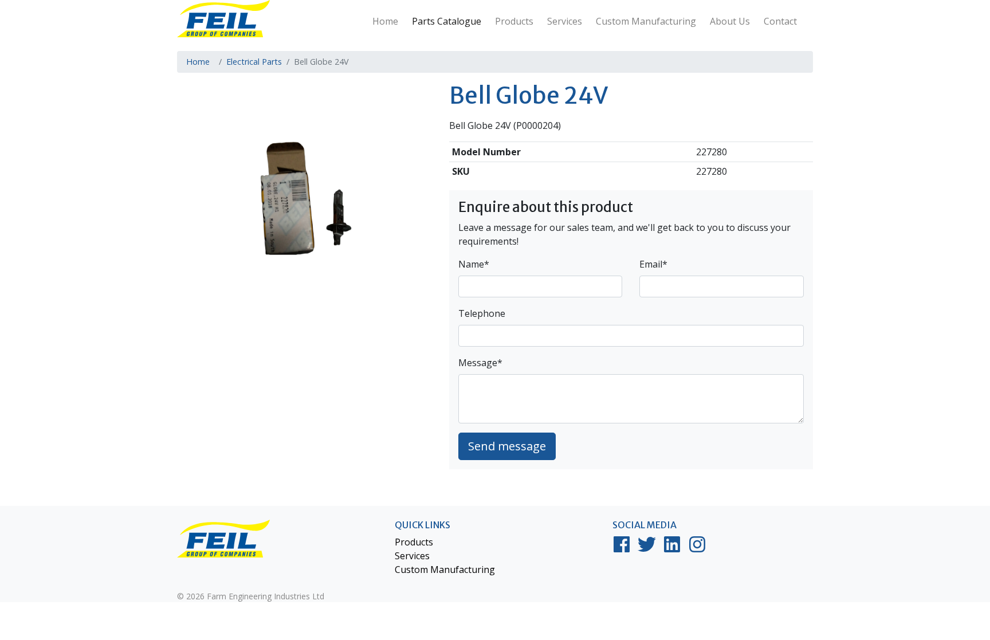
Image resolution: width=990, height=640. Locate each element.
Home (385, 21)
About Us (730, 21)
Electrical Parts (254, 61)
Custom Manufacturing (646, 21)
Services (564, 21)
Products (514, 21)
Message (480, 362)
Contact (780, 21)
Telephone (481, 313)
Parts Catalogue (446, 21)
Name (473, 264)
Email (653, 264)
